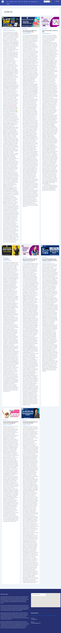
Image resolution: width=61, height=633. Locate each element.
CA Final (19, 1)
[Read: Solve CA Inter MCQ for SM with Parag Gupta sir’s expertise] (30, 250)
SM (8, 28)
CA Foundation (11, 1)
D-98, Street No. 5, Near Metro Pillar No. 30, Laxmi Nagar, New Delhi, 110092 (43, 615)
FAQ (37, 1)
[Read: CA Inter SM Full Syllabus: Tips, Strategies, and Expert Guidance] (50, 250)
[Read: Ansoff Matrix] (11, 250)
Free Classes (26, 1)
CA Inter (16, 1)
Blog (23, 28)
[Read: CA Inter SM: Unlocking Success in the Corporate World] (30, 413)
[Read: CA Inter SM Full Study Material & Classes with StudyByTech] (11, 413)
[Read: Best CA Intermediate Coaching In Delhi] (50, 22)
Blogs (29, 1)
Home (7, 1)
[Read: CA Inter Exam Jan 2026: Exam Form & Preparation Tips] (30, 22)
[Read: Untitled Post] (11, 22)
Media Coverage (33, 1)
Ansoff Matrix (6, 259)
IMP (22, 1)
